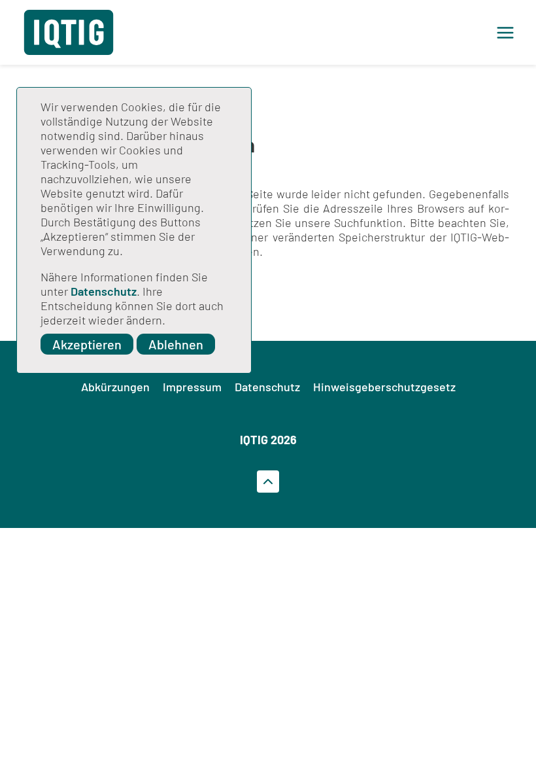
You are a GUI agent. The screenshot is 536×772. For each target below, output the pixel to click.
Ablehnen (175, 344)
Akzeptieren (87, 344)
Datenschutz (104, 291)
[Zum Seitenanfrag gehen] (268, 481)
